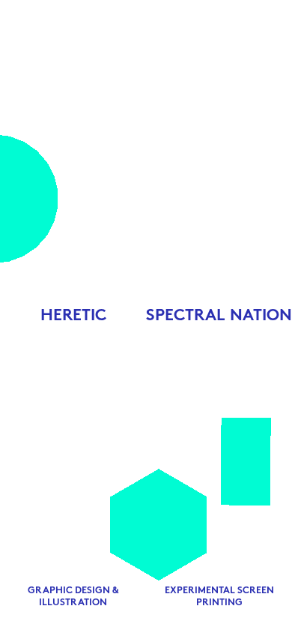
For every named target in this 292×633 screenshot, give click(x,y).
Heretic (73, 316)
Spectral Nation (219, 316)
